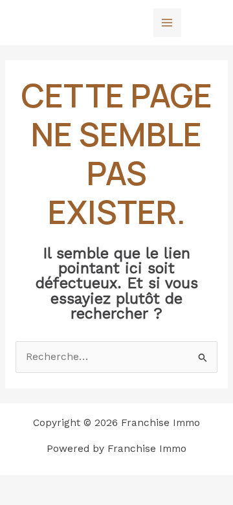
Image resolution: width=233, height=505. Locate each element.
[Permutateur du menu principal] (167, 22)
